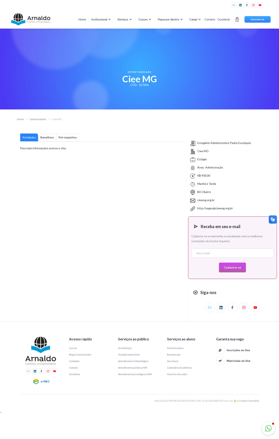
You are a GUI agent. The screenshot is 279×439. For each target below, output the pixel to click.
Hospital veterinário (129, 354)
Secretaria (172, 361)
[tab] (29, 137)
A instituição (125, 348)
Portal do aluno (175, 348)
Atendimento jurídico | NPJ (132, 367)
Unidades (74, 361)
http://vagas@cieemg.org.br (215, 208)
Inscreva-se (257, 19)
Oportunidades (38, 119)
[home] (30, 19)
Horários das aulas (177, 374)
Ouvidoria (223, 19)
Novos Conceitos (250, 400)
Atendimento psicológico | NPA (135, 374)
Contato (209, 19)
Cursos (73, 348)
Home (82, 19)
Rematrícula (173, 354)
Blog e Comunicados (80, 354)
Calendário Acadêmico (179, 367)
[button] (100, 19)
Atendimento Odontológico (133, 361)
